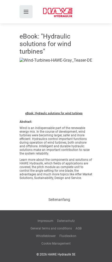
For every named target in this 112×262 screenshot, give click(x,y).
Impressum (45, 221)
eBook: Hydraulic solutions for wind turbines (54, 113)
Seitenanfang (59, 199)
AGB (79, 228)
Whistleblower (46, 236)
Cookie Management (56, 243)
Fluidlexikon (67, 236)
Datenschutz (66, 221)
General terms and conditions (51, 228)
